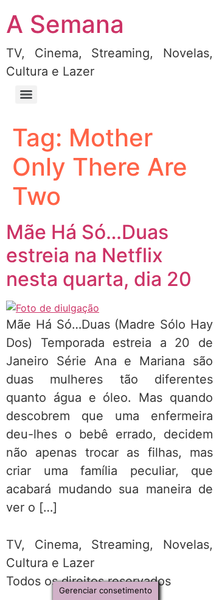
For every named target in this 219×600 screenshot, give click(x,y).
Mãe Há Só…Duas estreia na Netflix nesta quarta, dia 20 (99, 255)
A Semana (65, 24)
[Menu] (26, 94)
